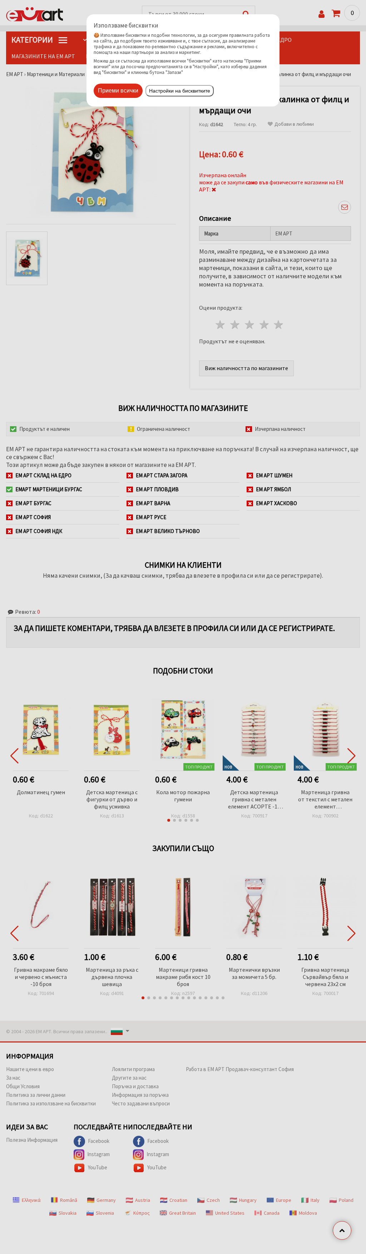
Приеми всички (118, 91)
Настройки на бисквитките (179, 91)
